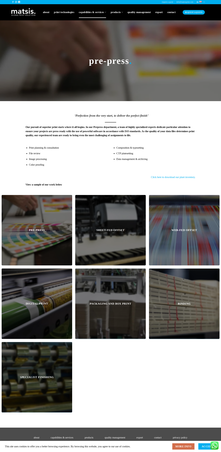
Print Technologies (64, 12)
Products (116, 12)
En (198, 2)
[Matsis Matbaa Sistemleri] (23, 12)
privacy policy (180, 437)
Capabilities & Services (91, 12)
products (89, 437)
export (139, 437)
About (46, 12)
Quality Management (139, 12)
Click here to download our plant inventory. (173, 177)
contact (157, 437)
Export (159, 12)
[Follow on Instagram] (16, 2)
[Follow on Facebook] (13, 2)
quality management (115, 437)
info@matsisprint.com (184, 2)
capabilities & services (62, 437)
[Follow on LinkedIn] (19, 2)
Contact (171, 12)
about (36, 437)
